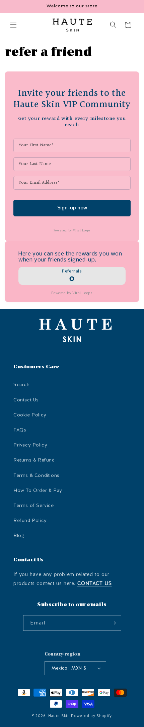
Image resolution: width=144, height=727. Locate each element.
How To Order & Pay (37, 490)
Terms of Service (33, 505)
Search (21, 384)
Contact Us (26, 400)
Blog (18, 535)
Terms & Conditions (36, 475)
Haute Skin (59, 715)
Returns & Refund (34, 460)
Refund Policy (30, 520)
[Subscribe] (113, 623)
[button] (13, 24)
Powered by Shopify (91, 715)
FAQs (19, 430)
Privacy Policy (30, 445)
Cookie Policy (30, 415)
